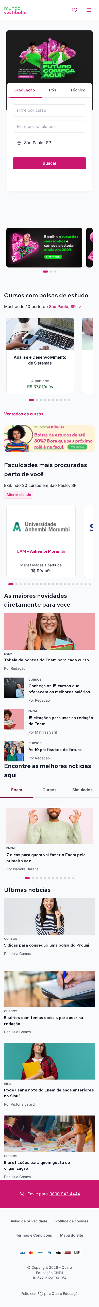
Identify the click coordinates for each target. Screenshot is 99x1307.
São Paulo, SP (62, 306)
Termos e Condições (34, 1235)
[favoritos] (75, 10)
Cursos (49, 789)
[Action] (49, 438)
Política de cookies (71, 1221)
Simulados (82, 789)
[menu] (89, 10)
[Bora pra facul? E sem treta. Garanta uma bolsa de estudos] (49, 70)
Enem (16, 789)
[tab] (45, 272)
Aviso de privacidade (29, 1221)
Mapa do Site (71, 1235)
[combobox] (50, 110)
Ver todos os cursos (23, 413)
